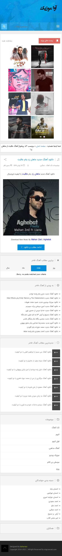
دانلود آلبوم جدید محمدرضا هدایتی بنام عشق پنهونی (39, 323)
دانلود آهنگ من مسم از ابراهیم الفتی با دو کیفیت (33, 352)
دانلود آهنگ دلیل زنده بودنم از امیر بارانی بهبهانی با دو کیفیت (29, 369)
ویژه (57, 469)
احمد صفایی (53, 509)
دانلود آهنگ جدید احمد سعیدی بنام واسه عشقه (41, 331)
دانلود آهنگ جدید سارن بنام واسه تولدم (43, 294)
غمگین (42, 165)
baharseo (23, 547)
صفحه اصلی (40, 146)
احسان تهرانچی (52, 493)
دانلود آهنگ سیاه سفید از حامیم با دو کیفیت (35, 360)
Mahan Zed (36, 240)
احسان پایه (54, 489)
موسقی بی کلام (53, 462)
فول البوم (55, 441)
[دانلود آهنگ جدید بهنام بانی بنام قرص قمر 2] (42, 127)
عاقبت (24, 174)
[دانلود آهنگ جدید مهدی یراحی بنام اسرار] (42, 103)
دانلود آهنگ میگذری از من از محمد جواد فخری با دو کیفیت (29, 378)
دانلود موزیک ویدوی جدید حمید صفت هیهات (41, 302)
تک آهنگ (49, 165)
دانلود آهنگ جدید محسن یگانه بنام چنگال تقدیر (40, 318)
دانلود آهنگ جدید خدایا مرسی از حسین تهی (42, 310)
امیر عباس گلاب (52, 518)
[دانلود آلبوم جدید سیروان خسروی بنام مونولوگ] (42, 56)
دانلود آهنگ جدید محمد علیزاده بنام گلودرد (42, 327)
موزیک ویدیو (54, 455)
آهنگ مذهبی (54, 448)
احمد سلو (54, 505)
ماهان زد (36, 174)
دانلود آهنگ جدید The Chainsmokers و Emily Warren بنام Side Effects (32, 298)
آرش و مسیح (53, 514)
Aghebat (47, 240)
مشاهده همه (7, 41)
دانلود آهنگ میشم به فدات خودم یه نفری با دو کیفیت (31, 404)
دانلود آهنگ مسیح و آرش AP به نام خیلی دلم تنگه (39, 314)
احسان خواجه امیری (50, 497)
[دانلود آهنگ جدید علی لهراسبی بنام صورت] (19, 80)
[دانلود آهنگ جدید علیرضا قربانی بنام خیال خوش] (19, 56)
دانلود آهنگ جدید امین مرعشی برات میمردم (42, 306)
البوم (57, 434)
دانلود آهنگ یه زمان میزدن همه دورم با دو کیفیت (33, 396)
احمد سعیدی (53, 501)
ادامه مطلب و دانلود (32, 247)
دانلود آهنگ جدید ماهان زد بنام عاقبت (36, 160)
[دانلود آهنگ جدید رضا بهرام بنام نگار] (42, 80)
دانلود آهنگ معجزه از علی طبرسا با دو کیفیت (35, 387)
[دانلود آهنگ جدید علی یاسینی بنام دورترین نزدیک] (19, 127)
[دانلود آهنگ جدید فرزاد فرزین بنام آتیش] (19, 103)
